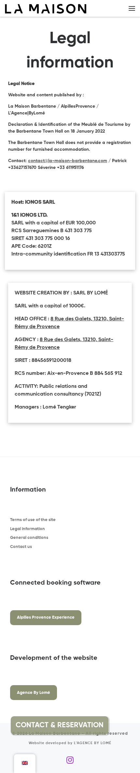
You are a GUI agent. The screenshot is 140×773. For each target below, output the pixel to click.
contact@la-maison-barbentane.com (67, 161)
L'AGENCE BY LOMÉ (92, 743)
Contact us (21, 547)
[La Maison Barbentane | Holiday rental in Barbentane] (45, 8)
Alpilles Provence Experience (46, 617)
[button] (124, 725)
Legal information (27, 529)
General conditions (29, 538)
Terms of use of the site (33, 520)
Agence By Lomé (33, 693)
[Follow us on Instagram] (70, 760)
